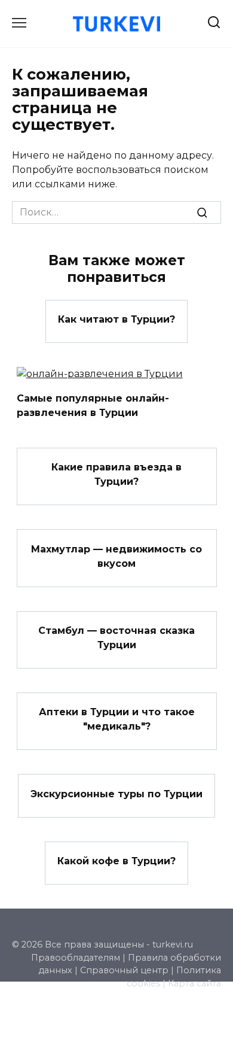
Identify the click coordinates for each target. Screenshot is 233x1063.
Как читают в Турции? (116, 319)
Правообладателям (75, 957)
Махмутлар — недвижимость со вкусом (116, 556)
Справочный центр (124, 970)
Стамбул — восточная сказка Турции (116, 638)
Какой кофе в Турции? (116, 861)
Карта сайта (194, 983)
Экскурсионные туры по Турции (116, 793)
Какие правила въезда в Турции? (116, 474)
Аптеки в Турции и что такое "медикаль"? (117, 719)
